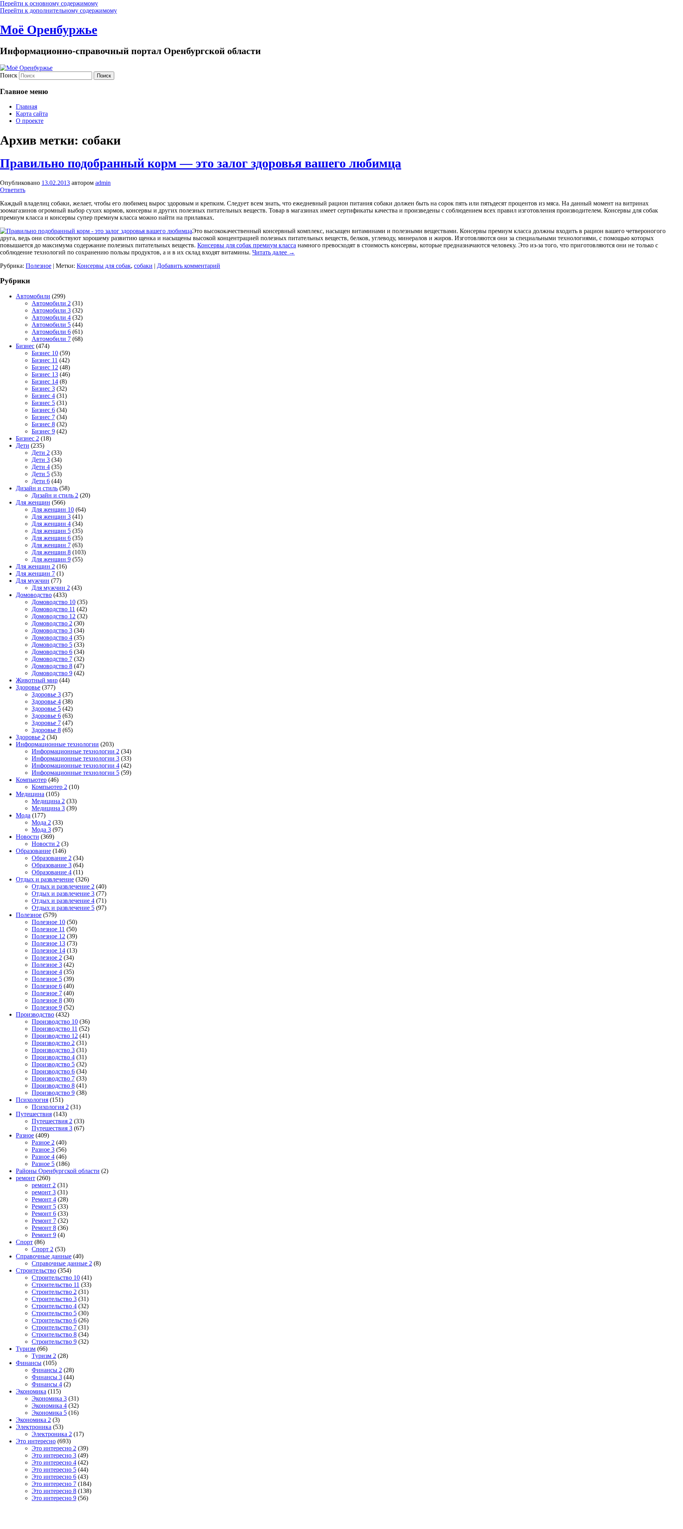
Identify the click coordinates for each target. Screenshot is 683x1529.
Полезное (38, 265)
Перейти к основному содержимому (49, 3)
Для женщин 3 (51, 516)
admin (103, 182)
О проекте (29, 120)
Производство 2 (53, 1042)
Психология (32, 1099)
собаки (143, 265)
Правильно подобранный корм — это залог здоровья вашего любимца (200, 163)
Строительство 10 (56, 1277)
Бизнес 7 (43, 417)
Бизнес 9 (43, 431)
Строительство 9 (54, 1341)
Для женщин (33, 502)
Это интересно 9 (54, 1498)
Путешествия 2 (52, 1121)
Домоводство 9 (52, 673)
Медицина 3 (48, 808)
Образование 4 (52, 872)
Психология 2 (50, 1106)
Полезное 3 (47, 964)
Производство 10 (55, 1021)
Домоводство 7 (52, 658)
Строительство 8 (54, 1334)
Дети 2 (41, 452)
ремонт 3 (44, 1192)
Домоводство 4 (52, 637)
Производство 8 (53, 1085)
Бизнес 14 (45, 381)
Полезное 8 (47, 1000)
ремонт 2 (44, 1185)
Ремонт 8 (44, 1227)
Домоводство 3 (52, 630)
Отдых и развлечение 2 (63, 886)
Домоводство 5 (52, 644)
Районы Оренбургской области (58, 1170)
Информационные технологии (57, 744)
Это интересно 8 (54, 1491)
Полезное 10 (48, 922)
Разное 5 (43, 1163)
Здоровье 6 (46, 715)
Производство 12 (55, 1035)
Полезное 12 (48, 936)
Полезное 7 (47, 993)
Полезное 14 (48, 950)
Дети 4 (41, 466)
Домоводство (34, 594)
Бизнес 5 (43, 402)
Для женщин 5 (51, 530)
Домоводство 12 (53, 616)
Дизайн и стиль (37, 488)
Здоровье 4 (46, 701)
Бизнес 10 (45, 353)
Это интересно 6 (54, 1476)
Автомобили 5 (51, 324)
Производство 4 (53, 1057)
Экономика (31, 1391)
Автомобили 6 (51, 331)
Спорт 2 (42, 1249)
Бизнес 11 (45, 360)
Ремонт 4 (44, 1199)
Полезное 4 (47, 971)
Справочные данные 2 (62, 1263)
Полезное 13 (48, 943)
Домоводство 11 (53, 609)
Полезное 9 (47, 1007)
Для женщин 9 (51, 559)
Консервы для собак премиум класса (246, 245)
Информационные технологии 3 (75, 758)
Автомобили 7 (51, 338)
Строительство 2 (54, 1291)
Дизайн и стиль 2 (55, 495)
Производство (35, 1014)
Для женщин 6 (51, 538)
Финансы (29, 1363)
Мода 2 (41, 822)
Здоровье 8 (46, 730)
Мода (23, 815)
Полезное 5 (47, 978)
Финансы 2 (47, 1370)
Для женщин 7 (51, 545)
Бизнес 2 (27, 438)
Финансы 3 (47, 1377)
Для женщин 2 (35, 566)
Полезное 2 (47, 957)
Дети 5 (41, 474)
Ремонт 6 (44, 1213)
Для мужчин (32, 580)
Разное (25, 1135)
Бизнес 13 (45, 374)
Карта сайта (32, 113)
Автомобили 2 (51, 303)
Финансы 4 (47, 1384)
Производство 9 (53, 1092)
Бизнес (25, 346)
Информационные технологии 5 (75, 772)
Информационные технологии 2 (75, 751)
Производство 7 (53, 1078)
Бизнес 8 (43, 424)
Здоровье (28, 687)
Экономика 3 (49, 1398)
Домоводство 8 (52, 666)
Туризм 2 (44, 1355)
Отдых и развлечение (45, 879)
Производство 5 (53, 1064)
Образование (33, 850)
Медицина (30, 794)
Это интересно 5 (54, 1469)
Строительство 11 (55, 1284)
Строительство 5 (54, 1313)
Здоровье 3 (46, 694)
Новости (27, 836)
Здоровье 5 (46, 708)
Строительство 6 (54, 1320)
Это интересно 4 (54, 1462)
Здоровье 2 (30, 737)
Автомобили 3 (51, 310)
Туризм (26, 1348)
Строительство (36, 1270)
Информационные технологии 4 (75, 765)
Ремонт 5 (44, 1206)
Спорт (24, 1242)
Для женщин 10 (53, 509)
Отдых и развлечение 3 (63, 893)
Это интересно (36, 1441)
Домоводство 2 (52, 623)
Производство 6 (53, 1071)
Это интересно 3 (54, 1455)
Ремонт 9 (44, 1234)
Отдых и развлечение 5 (63, 907)
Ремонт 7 (44, 1220)
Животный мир (37, 680)
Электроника (33, 1427)
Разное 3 (43, 1149)
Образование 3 (52, 865)
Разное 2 (43, 1142)
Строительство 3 (54, 1299)
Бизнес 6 (43, 410)
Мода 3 (41, 829)
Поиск (8, 75)
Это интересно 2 (54, 1448)
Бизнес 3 (43, 388)
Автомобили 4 (51, 317)
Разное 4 (43, 1156)
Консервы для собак (104, 265)
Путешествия (34, 1114)
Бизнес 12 (45, 367)
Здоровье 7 (46, 722)
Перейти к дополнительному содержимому (58, 10)
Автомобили (33, 296)
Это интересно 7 (54, 1483)
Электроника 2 (52, 1434)
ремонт (25, 1178)
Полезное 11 (48, 929)
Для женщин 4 (51, 523)
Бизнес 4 (43, 395)
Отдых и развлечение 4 (63, 900)
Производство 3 (53, 1050)
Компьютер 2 (49, 786)
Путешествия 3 (52, 1128)
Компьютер (31, 779)
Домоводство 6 (52, 651)
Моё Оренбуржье (48, 30)
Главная (26, 106)
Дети (22, 445)
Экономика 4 (49, 1405)
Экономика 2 (33, 1419)
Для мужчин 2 (51, 587)
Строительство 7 (54, 1327)
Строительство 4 (54, 1306)
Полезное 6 (47, 986)
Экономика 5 (49, 1412)
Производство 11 (54, 1028)
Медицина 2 (48, 801)
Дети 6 (41, 481)
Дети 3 (41, 459)
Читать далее (273, 252)
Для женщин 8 (51, 552)
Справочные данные (44, 1256)
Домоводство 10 (53, 602)
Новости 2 (46, 843)
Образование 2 (52, 858)
